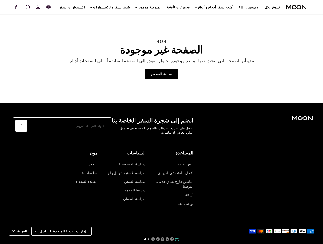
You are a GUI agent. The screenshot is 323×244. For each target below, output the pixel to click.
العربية (22, 231)
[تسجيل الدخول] (38, 7)
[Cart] (17, 7)
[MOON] (297, 7)
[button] (161, 239)
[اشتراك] (21, 126)
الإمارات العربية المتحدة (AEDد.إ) (64, 231)
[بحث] (27, 7)
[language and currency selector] (48, 7)
